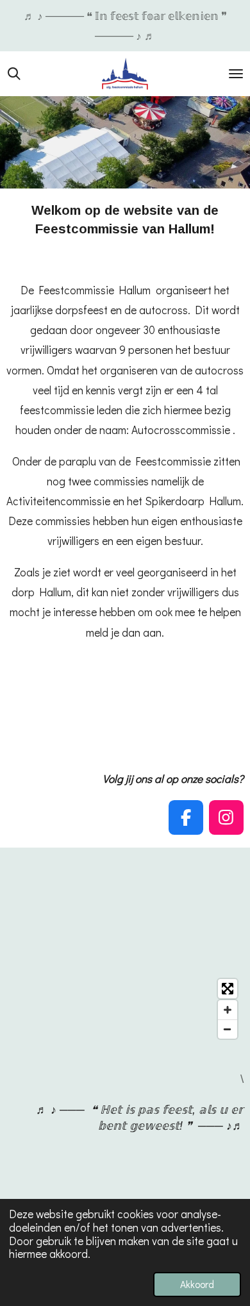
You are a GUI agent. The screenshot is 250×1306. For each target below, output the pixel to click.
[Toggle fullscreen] (227, 988)
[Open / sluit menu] (236, 73)
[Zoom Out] (227, 1029)
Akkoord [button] (197, 1284)
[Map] (125, 1009)
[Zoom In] (227, 1009)
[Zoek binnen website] (14, 73)
